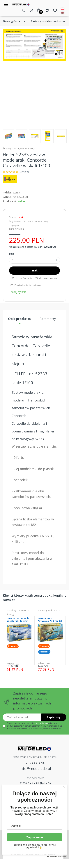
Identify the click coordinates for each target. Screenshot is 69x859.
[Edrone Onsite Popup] (34, 429)
